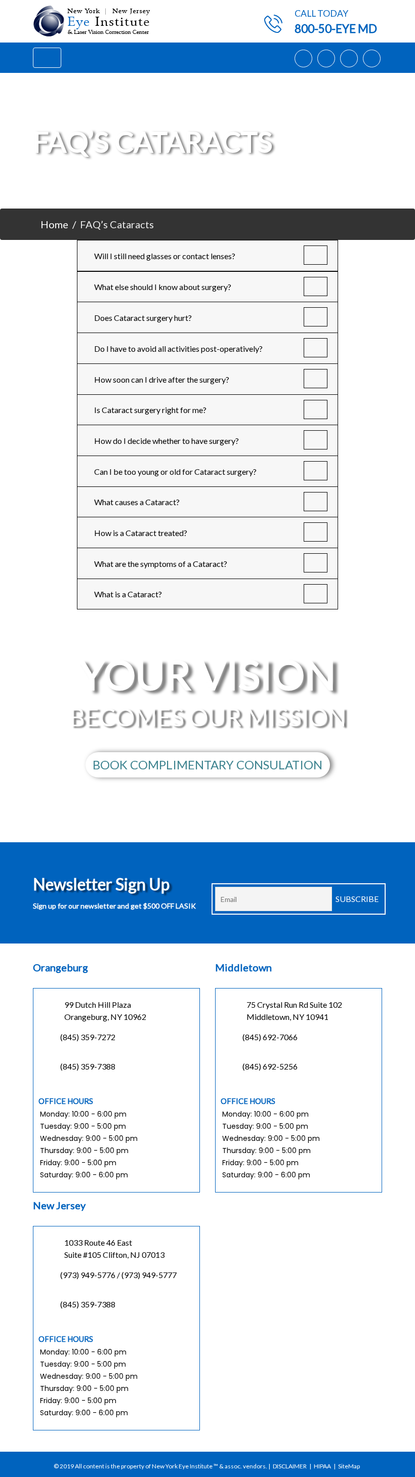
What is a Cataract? (128, 594)
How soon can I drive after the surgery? (161, 379)
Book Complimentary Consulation (207, 764)
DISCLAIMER (290, 1466)
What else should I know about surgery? (162, 287)
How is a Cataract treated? (140, 533)
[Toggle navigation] (47, 58)
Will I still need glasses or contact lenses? (164, 256)
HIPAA (322, 1466)
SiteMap (349, 1466)
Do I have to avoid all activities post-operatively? (178, 348)
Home (54, 224)
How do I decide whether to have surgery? (166, 440)
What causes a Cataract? (137, 502)
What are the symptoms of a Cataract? (160, 563)
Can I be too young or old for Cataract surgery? (175, 471)
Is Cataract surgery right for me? (150, 410)
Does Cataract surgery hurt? (143, 317)
